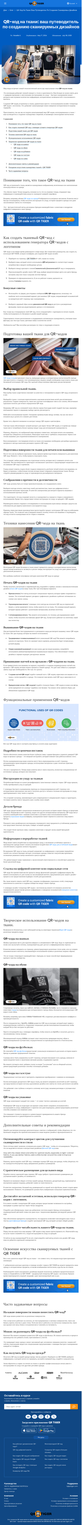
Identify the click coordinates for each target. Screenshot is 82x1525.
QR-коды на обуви (21, 148)
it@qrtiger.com (72, 1486)
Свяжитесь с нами (10, 1489)
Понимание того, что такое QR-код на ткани (25, 124)
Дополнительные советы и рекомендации (24, 164)
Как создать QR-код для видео (55, 1456)
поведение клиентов (69, 890)
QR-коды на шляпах (21, 144)
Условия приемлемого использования (64, 1501)
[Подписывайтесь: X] (53, 1417)
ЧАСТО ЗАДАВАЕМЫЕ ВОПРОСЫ (16, 1486)
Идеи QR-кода (65, 930)
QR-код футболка (20, 1051)
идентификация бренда (17, 1221)
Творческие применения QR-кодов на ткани (25, 141)
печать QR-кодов (16, 588)
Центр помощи (9, 1491)
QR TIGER (31, 258)
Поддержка (72, 1483)
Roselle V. (17, 35)
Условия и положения (70, 1498)
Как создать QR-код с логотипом (56, 1459)
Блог (11, 10)
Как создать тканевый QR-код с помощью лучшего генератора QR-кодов (36, 127)
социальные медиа (17, 816)
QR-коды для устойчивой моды (61, 844)
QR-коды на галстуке (22, 155)
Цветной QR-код (48, 1148)
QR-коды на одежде (31, 198)
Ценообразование (10, 1506)
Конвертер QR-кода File (21, 1471)
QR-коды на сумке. (21, 158)
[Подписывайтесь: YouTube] (34, 1417)
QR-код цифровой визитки (22, 1450)
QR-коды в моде (9, 378)
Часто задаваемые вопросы (18, 171)
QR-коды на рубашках (22, 151)
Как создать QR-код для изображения (26, 1456)
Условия (74, 1495)
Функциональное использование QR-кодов (25, 138)
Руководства (10, 1483)
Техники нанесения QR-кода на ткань (23, 134)
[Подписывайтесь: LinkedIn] (28, 1417)
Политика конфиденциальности (67, 1503)
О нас (6, 1498)
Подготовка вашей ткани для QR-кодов (23, 131)
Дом (5, 10)
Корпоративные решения (13, 1503)
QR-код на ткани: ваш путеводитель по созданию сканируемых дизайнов (46, 10)
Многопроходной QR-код (53, 1444)
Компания (9, 1495)
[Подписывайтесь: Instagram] (41, 1417)
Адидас (14, 1010)
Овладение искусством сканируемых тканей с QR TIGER (30, 167)
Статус (6, 1501)
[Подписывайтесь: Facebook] (47, 1417)
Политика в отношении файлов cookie (64, 1506)
